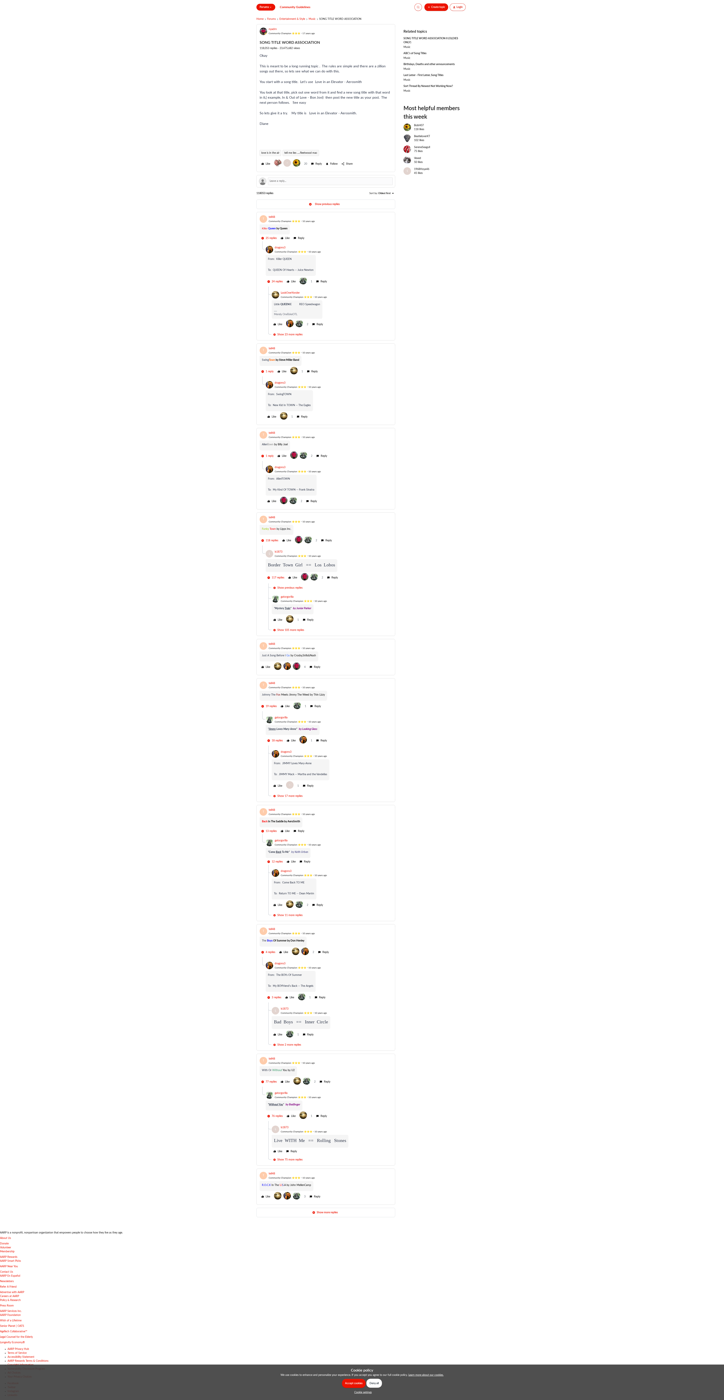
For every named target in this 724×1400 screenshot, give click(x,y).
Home (260, 19)
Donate (4, 1243)
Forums (271, 19)
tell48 (272, 217)
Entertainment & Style (292, 19)
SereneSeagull (422, 147)
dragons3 (280, 247)
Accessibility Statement (21, 1357)
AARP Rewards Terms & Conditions (28, 1361)
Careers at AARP (9, 1296)
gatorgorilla (287, 597)
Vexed (417, 158)
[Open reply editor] (326, 181)
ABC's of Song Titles (414, 53)
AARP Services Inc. (11, 1311)
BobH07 (419, 125)
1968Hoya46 (421, 169)
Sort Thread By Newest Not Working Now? (428, 86)
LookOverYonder (290, 293)
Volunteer (5, 1247)
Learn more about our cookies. (426, 1375)
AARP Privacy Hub (18, 1349)
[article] (326, 228)
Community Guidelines (295, 7)
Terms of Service (17, 1353)
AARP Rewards (8, 1257)
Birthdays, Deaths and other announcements (429, 64)
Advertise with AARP (12, 1292)
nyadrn (273, 29)
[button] (436, 7)
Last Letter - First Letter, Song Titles (423, 75)
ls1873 (278, 552)
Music (312, 19)
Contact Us (6, 1272)
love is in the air (270, 153)
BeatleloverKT (422, 136)
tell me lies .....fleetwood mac (300, 153)
